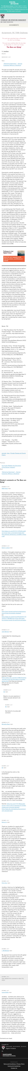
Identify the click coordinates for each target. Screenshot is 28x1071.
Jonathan (6, 51)
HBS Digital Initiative (8, 6)
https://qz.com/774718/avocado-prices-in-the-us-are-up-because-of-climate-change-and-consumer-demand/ (14, 805)
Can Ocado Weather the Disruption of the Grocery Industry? (11, 466)
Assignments (14, 25)
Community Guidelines (14, 1066)
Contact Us (14, 1068)
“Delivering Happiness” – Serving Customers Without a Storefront (12, 64)
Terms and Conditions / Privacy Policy (14, 1064)
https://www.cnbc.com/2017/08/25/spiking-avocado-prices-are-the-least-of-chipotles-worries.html (14, 679)
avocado (4, 453)
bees (8, 453)
